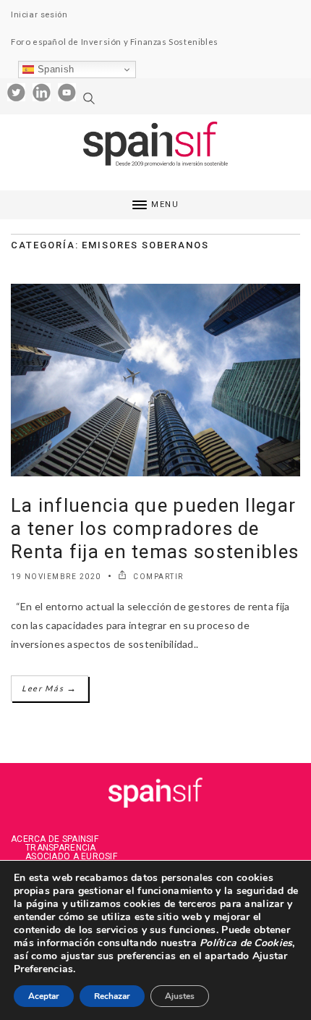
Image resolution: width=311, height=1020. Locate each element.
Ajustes (180, 996)
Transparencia (60, 848)
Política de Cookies (245, 943)
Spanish (54, 69)
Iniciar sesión (39, 14)
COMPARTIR (157, 577)
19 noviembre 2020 (56, 577)
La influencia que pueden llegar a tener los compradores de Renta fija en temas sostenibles (155, 528)
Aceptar (43, 996)
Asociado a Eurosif (71, 856)
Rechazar (112, 996)
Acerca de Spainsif (54, 839)
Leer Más (49, 688)
